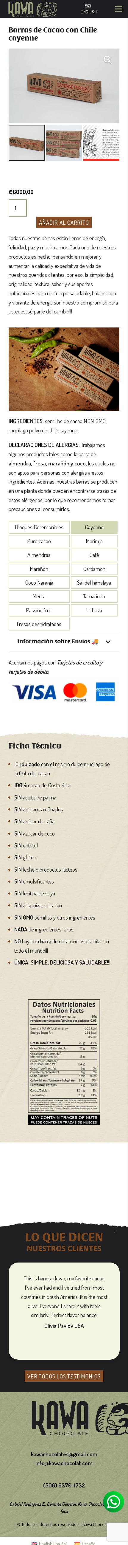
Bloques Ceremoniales (39, 527)
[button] (107, 60)
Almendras (39, 554)
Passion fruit (39, 610)
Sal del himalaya (94, 582)
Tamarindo (94, 596)
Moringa (94, 541)
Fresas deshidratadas (39, 624)
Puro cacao (39, 541)
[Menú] (118, 8)
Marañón (39, 568)
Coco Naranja (39, 582)
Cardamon (94, 568)
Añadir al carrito (64, 222)
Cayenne (94, 527)
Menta (39, 596)
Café (94, 554)
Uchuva (94, 610)
